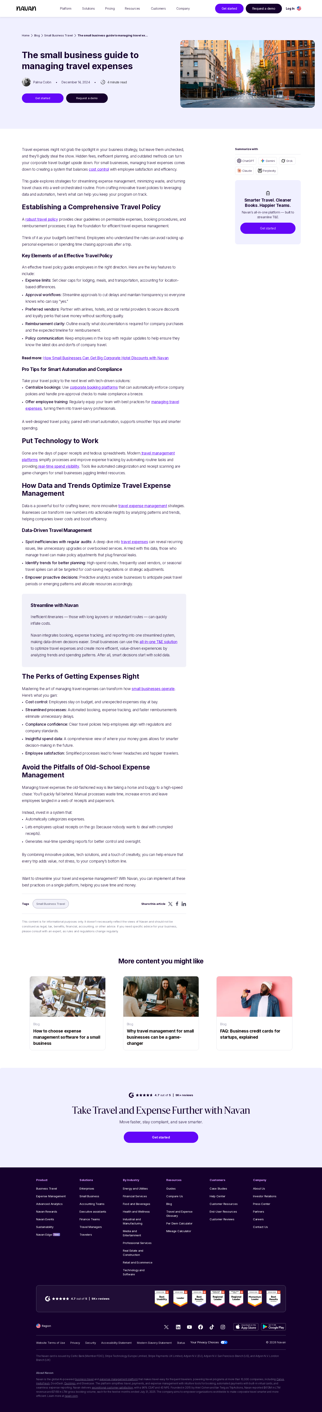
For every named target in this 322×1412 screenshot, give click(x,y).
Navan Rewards (46, 1211)
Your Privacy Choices (204, 1342)
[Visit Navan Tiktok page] (212, 1327)
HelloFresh (43, 1383)
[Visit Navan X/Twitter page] (167, 1328)
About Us (259, 1188)
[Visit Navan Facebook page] (200, 1327)
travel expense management (142, 506)
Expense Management (50, 1196)
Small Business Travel (58, 35)
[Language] (299, 8)
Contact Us (260, 1227)
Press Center (261, 1204)
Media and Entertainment (132, 1233)
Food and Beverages (136, 1204)
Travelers (86, 1234)
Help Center (217, 1196)
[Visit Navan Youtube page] (189, 1327)
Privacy (75, 1342)
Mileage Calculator (178, 1231)
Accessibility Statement (116, 1342)
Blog (37, 35)
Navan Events (45, 1219)
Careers (258, 1219)
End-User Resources (223, 1211)
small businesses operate (153, 689)
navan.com (71, 1396)
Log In (290, 8)
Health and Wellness (136, 1211)
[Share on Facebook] (177, 904)
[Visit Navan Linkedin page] (178, 1327)
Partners (258, 1211)
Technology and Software (133, 1272)
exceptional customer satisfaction (112, 1387)
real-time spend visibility (58, 466)
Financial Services (135, 1196)
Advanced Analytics (49, 1204)
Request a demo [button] (263, 8)
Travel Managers (91, 1227)
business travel (84, 1379)
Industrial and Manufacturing (132, 1221)
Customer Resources (223, 1204)
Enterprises (87, 1188)
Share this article (153, 904)
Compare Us (174, 1196)
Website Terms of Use (50, 1342)
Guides (170, 1188)
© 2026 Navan (276, 1342)
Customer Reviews (222, 1219)
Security (90, 1342)
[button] (267, 228)
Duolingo (70, 1383)
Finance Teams (90, 1219)
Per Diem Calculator (179, 1223)
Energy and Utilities (135, 1188)
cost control (99, 169)
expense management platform (118, 1379)
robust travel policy (41, 219)
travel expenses (134, 542)
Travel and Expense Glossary (179, 1213)
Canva (280, 1379)
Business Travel (46, 1188)
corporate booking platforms (94, 387)
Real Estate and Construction (133, 1252)
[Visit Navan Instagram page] (223, 1327)
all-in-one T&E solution (158, 642)
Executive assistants (93, 1211)
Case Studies (218, 1188)
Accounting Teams (92, 1204)
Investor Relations (264, 1196)
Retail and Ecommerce (137, 1262)
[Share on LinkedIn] (184, 904)
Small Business (89, 1196)
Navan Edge (47, 1234)
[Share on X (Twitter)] (170, 904)
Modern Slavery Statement (154, 1342)
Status (181, 1342)
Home (26, 35)
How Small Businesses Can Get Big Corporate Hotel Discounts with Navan (106, 358)
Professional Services (137, 1243)
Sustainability (44, 1227)
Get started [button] (229, 8)
